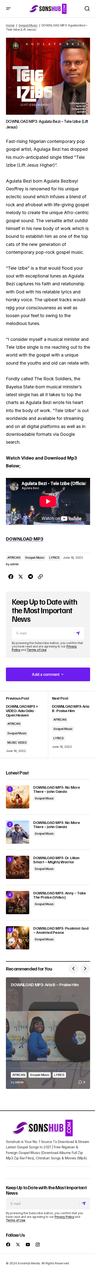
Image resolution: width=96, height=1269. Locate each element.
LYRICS (54, 557)
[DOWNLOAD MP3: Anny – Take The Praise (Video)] (17, 902)
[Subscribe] (78, 633)
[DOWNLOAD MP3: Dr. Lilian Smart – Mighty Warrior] (17, 867)
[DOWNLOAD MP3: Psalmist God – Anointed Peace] (17, 937)
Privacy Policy (64, 1217)
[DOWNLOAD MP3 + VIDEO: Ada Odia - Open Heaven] (27, 724)
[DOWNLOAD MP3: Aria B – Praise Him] (48, 1033)
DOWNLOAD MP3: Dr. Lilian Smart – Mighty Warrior (56, 860)
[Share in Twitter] (21, 577)
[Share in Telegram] (30, 577)
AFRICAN (13, 557)
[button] (8, 8)
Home (10, 25)
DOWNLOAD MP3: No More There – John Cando (56, 789)
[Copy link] (40, 577)
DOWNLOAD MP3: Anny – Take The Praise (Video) (59, 895)
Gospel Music (28, 25)
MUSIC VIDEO (17, 742)
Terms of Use (36, 650)
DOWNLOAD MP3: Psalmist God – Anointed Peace (61, 930)
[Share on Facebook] (11, 577)
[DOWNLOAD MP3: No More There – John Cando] (17, 796)
